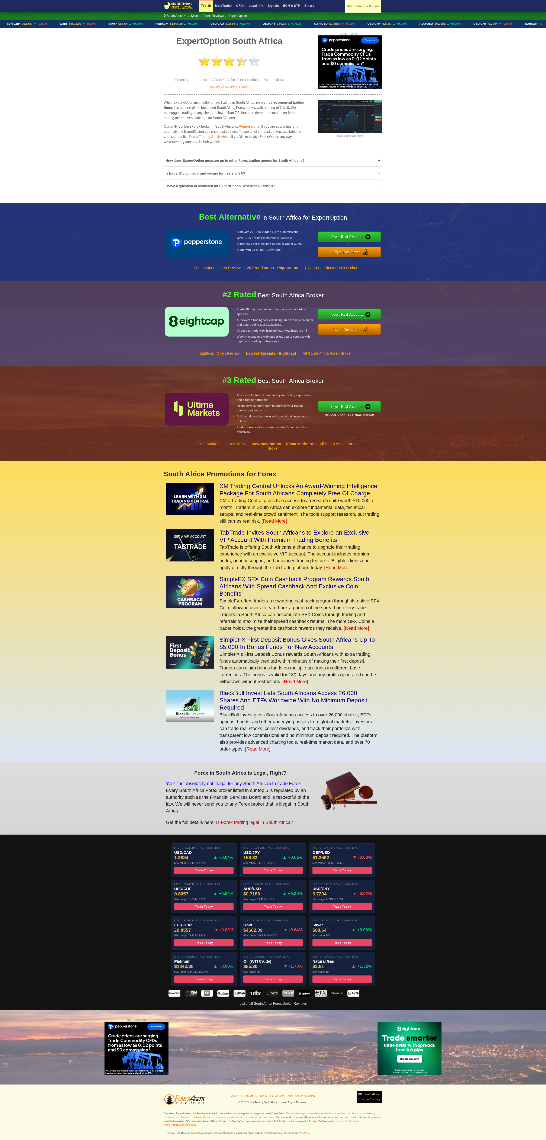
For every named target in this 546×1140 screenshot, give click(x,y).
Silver (68, 23)
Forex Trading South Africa (209, 136)
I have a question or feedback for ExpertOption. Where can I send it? (273, 186)
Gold (18, 23)
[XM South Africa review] (191, 995)
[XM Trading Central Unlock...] (190, 513)
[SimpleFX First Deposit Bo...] (190, 667)
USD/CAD (172, 23)
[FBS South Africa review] (207, 995)
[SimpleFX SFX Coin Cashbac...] (190, 606)
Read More (305, 1133)
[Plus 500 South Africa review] (174, 995)
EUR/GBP (487, 23)
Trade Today (204, 870)
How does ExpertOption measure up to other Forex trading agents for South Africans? (273, 160)
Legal (289, 1096)
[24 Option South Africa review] (337, 995)
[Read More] (274, 521)
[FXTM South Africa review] (353, 995)
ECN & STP (291, 5)
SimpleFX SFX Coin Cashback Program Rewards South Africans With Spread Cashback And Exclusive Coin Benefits (294, 586)
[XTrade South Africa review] (239, 995)
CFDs (240, 5)
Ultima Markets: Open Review (220, 444)
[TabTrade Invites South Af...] (190, 560)
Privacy (262, 1096)
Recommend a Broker (363, 6)
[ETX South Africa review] (321, 995)
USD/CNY (435, 23)
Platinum (117, 23)
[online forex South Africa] (178, 8)
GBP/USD (276, 23)
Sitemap (310, 1096)
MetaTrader (223, 5)
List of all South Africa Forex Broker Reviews (273, 1003)
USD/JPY (224, 23)
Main (194, 15)
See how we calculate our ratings (229, 87)
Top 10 (206, 5)
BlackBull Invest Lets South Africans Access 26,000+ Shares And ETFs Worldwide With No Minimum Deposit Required (293, 700)
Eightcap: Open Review (219, 353)
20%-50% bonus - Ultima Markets (349, 415)
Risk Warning (277, 1096)
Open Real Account (347, 237)
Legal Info (256, 5)
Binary (309, 5)
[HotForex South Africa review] (272, 995)
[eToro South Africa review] (288, 995)
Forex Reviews (213, 15)
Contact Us (250, 1096)
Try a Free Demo (347, 252)
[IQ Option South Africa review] (305, 995)
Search (299, 1096)
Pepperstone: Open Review (217, 268)
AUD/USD (381, 23)
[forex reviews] (184, 1104)
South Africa (175, 15)
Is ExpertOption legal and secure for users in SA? (273, 173)
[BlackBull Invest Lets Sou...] (190, 720)
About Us (236, 1096)
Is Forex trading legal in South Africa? (254, 822)
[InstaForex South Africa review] (223, 995)
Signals (273, 5)
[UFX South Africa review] (256, 995)
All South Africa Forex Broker (332, 268)
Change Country (369, 1099)
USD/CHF (329, 23)
